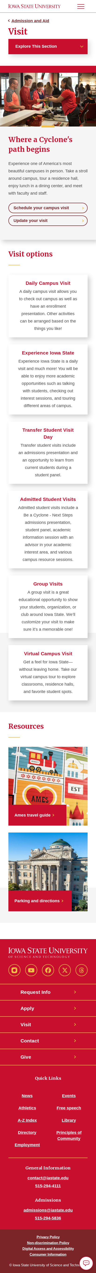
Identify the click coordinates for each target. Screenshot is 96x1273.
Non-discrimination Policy (48, 1243)
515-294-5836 (48, 1218)
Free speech (69, 1108)
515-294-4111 (48, 1186)
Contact (30, 1040)
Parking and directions (37, 901)
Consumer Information (48, 1254)
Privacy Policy (48, 1237)
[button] (82, 6)
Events (69, 1095)
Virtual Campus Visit (48, 653)
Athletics (27, 1108)
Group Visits (48, 583)
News (27, 1095)
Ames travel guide (32, 815)
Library (69, 1120)
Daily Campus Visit (48, 283)
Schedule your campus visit (41, 208)
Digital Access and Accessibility (48, 1249)
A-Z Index (27, 1120)
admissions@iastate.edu (48, 1210)
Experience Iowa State (48, 352)
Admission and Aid (30, 21)
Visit (26, 1024)
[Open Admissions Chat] (86, 1263)
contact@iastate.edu (48, 1178)
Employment (27, 1145)
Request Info (36, 992)
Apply (27, 1008)
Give (26, 1057)
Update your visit (31, 220)
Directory (27, 1132)
